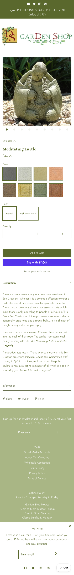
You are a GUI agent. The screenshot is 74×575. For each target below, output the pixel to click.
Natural (9, 213)
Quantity (7, 226)
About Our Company (37, 457)
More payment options (37, 271)
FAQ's (37, 447)
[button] (37, 91)
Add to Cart (37, 253)
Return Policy (37, 468)
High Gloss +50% (28, 213)
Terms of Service (37, 478)
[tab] (37, 283)
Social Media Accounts (37, 452)
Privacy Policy (37, 473)
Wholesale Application (37, 463)
